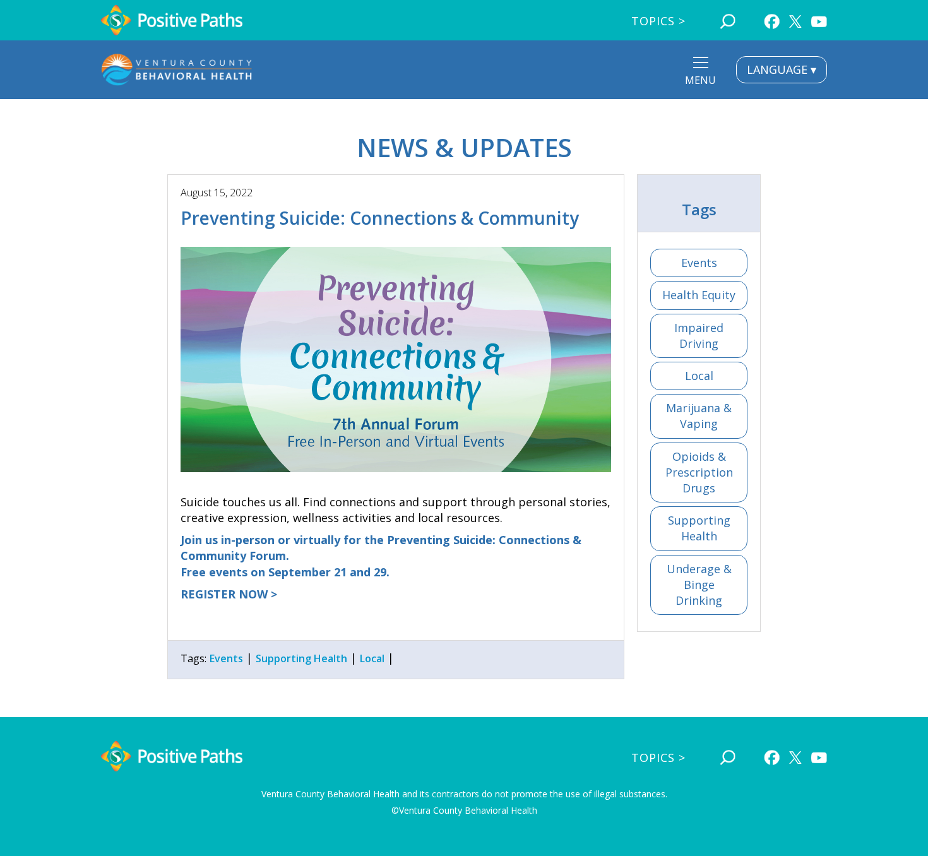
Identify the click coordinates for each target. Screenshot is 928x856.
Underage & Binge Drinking (699, 584)
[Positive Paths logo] (172, 20)
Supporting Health (699, 528)
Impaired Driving (698, 335)
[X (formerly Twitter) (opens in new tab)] (795, 18)
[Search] (727, 20)
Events (699, 262)
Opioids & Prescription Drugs (699, 472)
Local (699, 375)
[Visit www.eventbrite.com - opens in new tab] (396, 359)
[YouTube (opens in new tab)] (819, 20)
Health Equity (698, 294)
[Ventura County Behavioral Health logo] (177, 69)
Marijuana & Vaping (699, 415)
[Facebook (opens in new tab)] (772, 20)
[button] (700, 72)
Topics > (658, 20)
